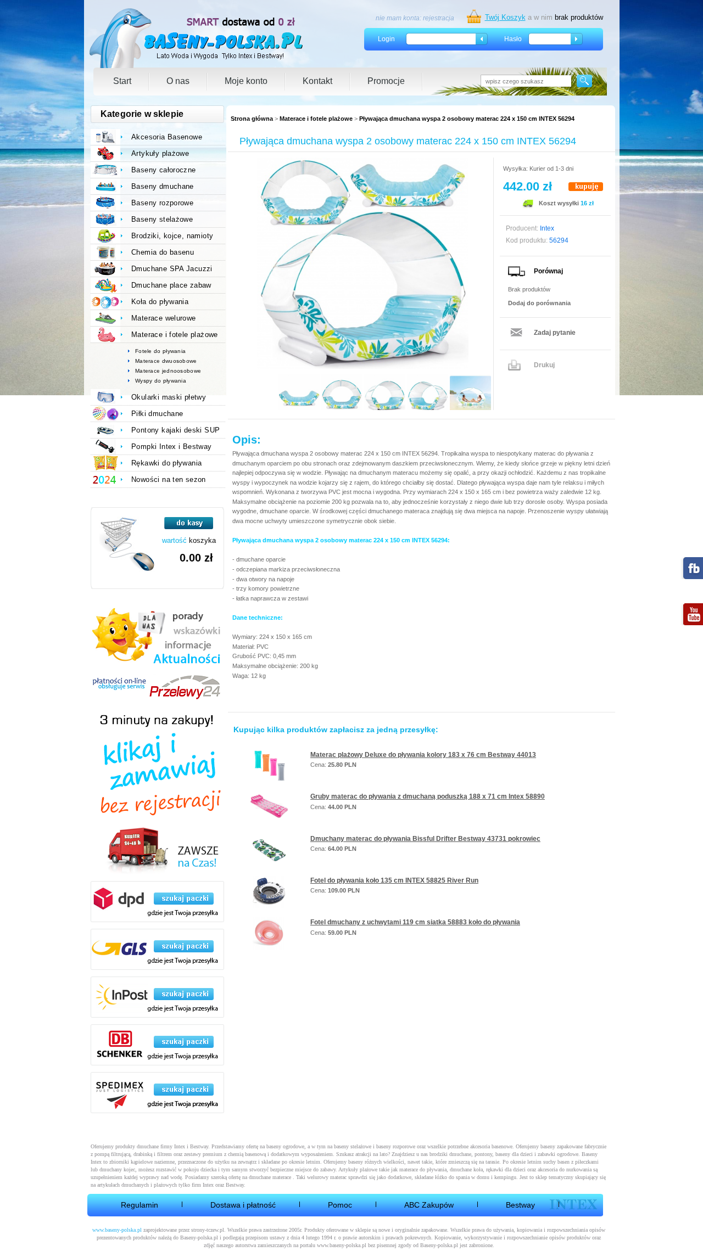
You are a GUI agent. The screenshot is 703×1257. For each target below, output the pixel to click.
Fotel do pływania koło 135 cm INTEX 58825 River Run (394, 880)
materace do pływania (423, 1169)
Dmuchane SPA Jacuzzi (172, 269)
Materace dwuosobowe (166, 361)
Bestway (520, 1204)
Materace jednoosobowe (168, 371)
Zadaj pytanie (555, 332)
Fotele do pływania (160, 351)
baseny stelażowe (352, 1146)
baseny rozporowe (395, 1146)
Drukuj (544, 365)
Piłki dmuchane (157, 413)
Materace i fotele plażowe (316, 118)
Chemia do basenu (162, 252)
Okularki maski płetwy (168, 397)
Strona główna (252, 118)
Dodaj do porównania (539, 303)
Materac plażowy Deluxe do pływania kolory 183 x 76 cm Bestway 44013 (423, 755)
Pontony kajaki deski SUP (175, 430)
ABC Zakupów (429, 1204)
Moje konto (246, 81)
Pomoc (340, 1204)
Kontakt (317, 81)
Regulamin (139, 1204)
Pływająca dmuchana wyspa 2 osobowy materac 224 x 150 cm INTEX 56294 (466, 118)
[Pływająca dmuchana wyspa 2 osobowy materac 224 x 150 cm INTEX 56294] (362, 263)
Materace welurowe (163, 318)
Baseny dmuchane (162, 186)
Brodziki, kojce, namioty (172, 236)
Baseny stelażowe (162, 219)
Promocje (386, 81)
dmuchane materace (270, 1177)
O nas (177, 81)
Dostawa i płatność (243, 1204)
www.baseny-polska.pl (117, 1230)
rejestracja (438, 18)
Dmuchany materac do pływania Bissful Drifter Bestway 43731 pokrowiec (425, 839)
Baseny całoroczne (163, 170)
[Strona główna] (197, 38)
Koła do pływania (159, 302)
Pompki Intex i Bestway (171, 446)
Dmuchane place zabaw (171, 285)
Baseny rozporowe (162, 203)
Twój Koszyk (505, 17)
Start (122, 81)
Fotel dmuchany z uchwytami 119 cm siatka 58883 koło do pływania (415, 922)
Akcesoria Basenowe (166, 137)
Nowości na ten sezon (168, 479)
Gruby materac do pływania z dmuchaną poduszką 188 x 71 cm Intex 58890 (427, 796)
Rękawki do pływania (166, 463)
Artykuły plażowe (160, 153)
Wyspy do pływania (160, 381)
